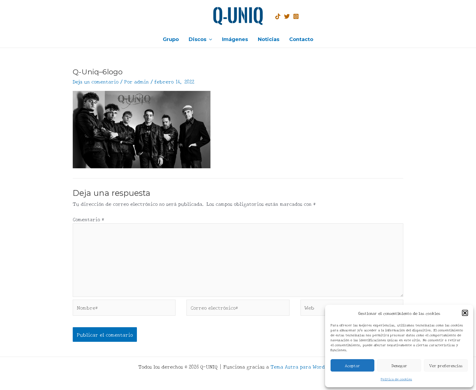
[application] (209, 39)
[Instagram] (296, 16)
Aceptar (352, 365)
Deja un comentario (95, 81)
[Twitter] (287, 16)
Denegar (399, 365)
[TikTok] (278, 16)
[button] (465, 313)
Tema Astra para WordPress (304, 366)
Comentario (88, 219)
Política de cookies (396, 379)
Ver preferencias (446, 365)
